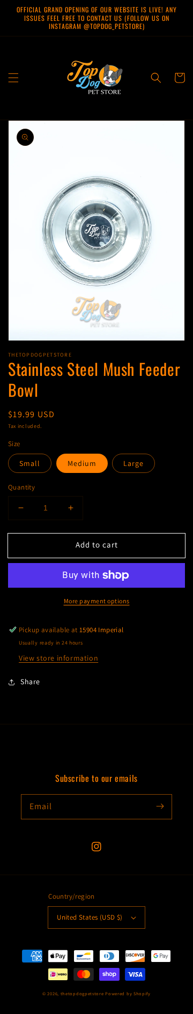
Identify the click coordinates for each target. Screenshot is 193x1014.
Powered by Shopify (128, 993)
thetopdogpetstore (82, 993)
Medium (82, 463)
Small (29, 463)
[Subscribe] (160, 806)
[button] (13, 78)
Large (133, 463)
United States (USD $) (89, 917)
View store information (58, 658)
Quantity (21, 487)
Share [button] (30, 681)
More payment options (97, 601)
